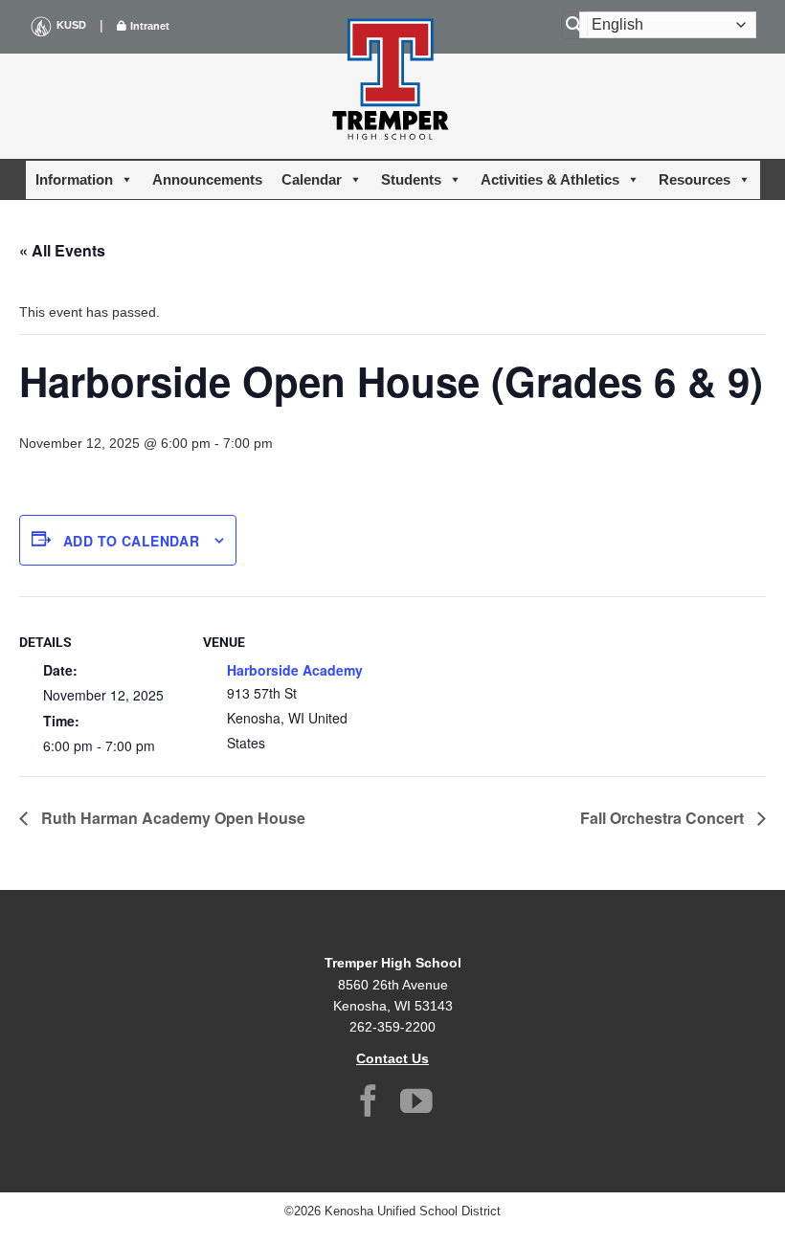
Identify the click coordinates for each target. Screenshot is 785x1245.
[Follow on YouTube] (416, 1104)
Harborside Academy (295, 669)
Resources (694, 179)
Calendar (311, 179)
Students (411, 179)
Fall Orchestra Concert (664, 818)
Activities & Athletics (550, 179)
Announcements (207, 179)
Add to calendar (131, 540)
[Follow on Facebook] (368, 1104)
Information (74, 179)
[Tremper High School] (392, 82)
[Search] (574, 25)
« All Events (62, 250)
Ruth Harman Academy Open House (171, 818)
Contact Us (392, 1058)
